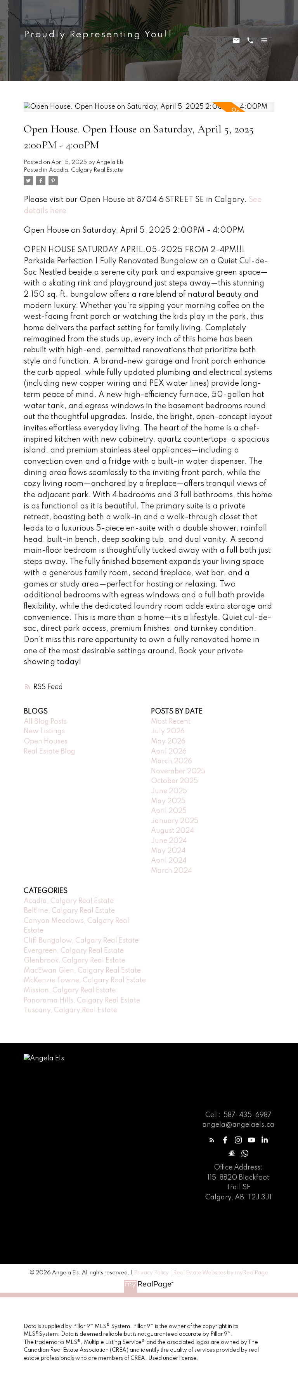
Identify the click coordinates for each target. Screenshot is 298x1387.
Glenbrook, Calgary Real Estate (74, 960)
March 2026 (171, 761)
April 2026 (169, 751)
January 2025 (174, 821)
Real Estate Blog (49, 751)
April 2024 (169, 860)
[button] (211, 1139)
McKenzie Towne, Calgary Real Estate (85, 980)
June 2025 (169, 791)
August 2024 (172, 830)
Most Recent (171, 721)
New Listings (44, 731)
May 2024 (168, 851)
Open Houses (46, 741)
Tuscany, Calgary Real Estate (70, 1010)
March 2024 (171, 870)
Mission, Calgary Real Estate (70, 990)
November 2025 (178, 771)
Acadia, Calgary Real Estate (86, 170)
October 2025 (174, 781)
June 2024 (169, 840)
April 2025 (169, 810)
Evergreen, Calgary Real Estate (74, 950)
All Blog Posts (45, 721)
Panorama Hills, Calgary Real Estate (82, 1000)
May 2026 (168, 741)
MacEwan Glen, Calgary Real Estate (82, 970)
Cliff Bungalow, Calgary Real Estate (81, 940)
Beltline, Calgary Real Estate (69, 910)
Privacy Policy (151, 1273)
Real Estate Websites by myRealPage (220, 1273)
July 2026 (168, 731)
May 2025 (168, 801)
